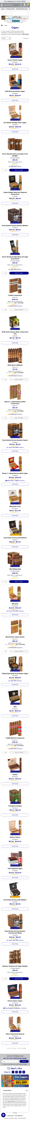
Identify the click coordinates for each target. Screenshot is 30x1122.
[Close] (27, 1090)
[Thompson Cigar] (8, 5)
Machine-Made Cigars (22, 9)
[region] (15, 1100)
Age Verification (19, 1115)
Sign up (24, 1061)
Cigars (3, 9)
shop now (15, 69)
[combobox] (15, 12)
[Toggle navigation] (2, 5)
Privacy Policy (10, 1115)
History (20, 6)
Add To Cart (19, 170)
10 (23, 1048)
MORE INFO (18, 166)
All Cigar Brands (10, 9)
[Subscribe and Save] (15, 1080)
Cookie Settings (11, 1101)
